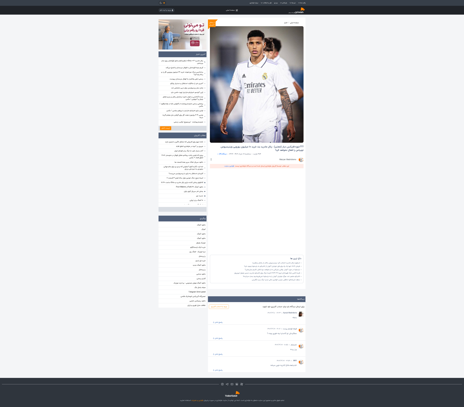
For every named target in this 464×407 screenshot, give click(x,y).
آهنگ (203, 229)
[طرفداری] (281, 10)
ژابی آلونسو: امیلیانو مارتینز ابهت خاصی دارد (187, 92)
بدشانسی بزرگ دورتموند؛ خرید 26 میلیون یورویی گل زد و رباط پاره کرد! (182, 73)
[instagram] (222, 384)
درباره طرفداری (254, 3)
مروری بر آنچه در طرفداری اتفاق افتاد (189, 146)
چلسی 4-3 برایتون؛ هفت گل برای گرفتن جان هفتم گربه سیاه (183, 116)
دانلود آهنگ (201, 225)
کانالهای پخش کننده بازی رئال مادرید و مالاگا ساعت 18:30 (182, 182)
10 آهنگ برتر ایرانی (196, 200)
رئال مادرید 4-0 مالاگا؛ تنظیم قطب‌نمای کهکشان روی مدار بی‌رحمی (182, 62)
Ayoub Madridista (290, 313)
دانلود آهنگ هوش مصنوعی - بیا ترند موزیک (190, 283)
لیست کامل (165, 128)
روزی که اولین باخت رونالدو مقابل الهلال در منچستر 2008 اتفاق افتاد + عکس (182, 156)
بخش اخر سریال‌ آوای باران (193, 191)
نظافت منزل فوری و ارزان (196, 305)
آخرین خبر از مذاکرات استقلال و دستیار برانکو (186, 83)
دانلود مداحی (201, 274)
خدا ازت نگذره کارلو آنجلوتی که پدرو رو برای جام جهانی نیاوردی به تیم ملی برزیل (183, 168)
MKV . (294, 361)
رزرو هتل (202, 256)
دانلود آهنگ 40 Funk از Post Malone (189, 187)
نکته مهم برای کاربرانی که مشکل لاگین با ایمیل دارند (184, 142)
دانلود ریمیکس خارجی (197, 301)
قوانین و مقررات (197, 400)
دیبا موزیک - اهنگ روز (197, 252)
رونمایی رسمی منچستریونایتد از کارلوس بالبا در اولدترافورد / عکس (181, 105)
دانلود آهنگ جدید (199, 265)
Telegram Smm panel (197, 292)
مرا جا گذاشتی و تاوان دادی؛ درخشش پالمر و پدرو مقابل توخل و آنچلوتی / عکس (183, 98)
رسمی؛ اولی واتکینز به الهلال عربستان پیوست (186, 79)
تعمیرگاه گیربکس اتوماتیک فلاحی (193, 296)
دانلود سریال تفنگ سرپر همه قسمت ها (189, 162)
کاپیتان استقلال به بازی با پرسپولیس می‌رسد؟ (186, 173)
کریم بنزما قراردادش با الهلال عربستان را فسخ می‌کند (184, 68)
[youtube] (232, 384)
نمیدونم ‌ (293, 345)
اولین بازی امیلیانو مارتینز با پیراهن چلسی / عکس (184, 111)
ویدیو (276, 3)
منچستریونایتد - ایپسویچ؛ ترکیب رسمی (188, 122)
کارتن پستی (201, 278)
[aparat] (241, 384)
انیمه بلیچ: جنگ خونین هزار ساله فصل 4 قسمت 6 (185, 178)
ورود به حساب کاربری (219, 306)
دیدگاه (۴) (223, 154)
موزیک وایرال (201, 243)
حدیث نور (199, 196)
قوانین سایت (229, 166)
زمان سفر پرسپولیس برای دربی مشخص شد (187, 88)
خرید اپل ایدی (201, 261)
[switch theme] (162, 3)
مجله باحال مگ (200, 287)
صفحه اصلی (230, 10)
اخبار (285, 23)
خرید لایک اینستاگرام (198, 247)
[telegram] (227, 384)
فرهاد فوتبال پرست (290, 329)
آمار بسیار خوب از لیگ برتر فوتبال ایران (188, 151)
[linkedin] (236, 384)
